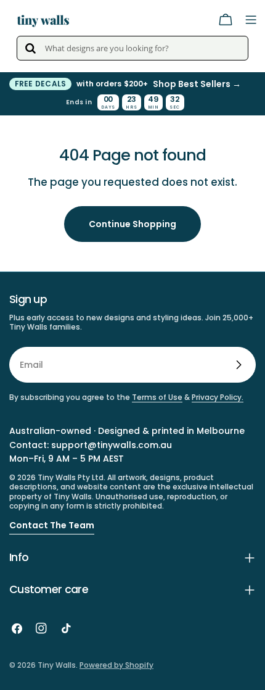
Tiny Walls (57, 665)
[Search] (30, 48)
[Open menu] (250, 19)
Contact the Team (51, 525)
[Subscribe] (238, 365)
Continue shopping (132, 224)
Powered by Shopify (116, 665)
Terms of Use (157, 397)
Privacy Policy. (217, 397)
